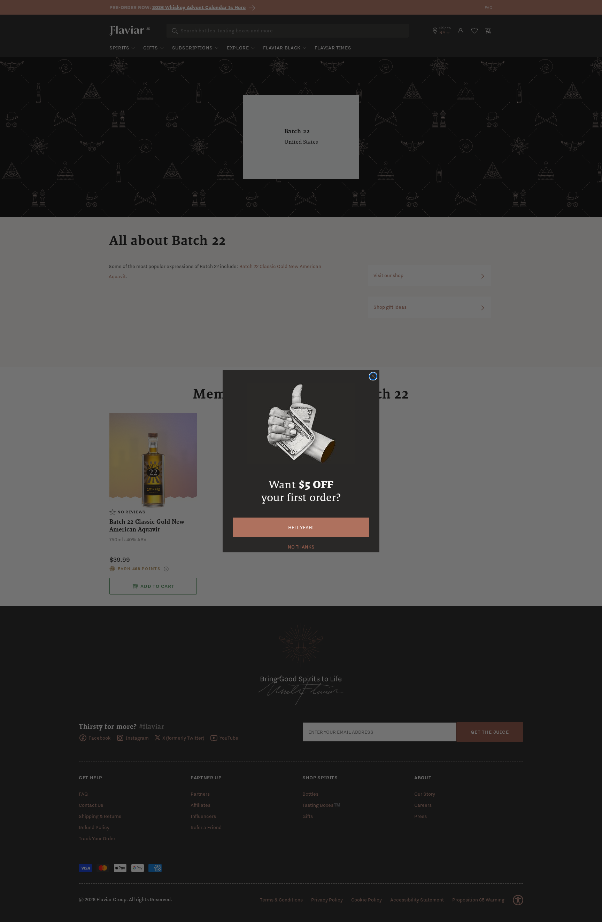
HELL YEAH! (301, 527)
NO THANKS (301, 546)
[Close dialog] (373, 376)
